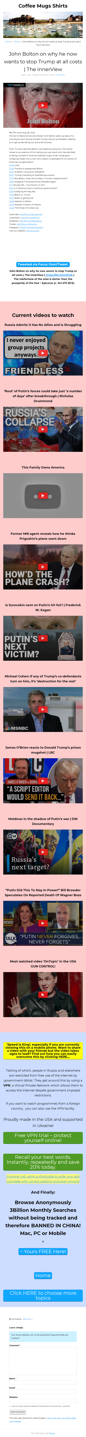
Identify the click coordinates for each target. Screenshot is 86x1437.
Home (43, 1275)
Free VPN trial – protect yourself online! (43, 1137)
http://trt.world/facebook (30, 221)
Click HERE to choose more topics (43, 1295)
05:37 (11, 175)
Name (12, 1378)
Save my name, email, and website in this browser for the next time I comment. (41, 1406)
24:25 (11, 208)
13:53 (11, 188)
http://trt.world (32, 231)
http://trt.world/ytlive (30, 218)
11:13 (11, 185)
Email (12, 1388)
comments (60, 75)
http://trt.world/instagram (31, 227)
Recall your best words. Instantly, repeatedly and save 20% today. (43, 1162)
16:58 (11, 191)
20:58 (11, 201)
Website (13, 1397)
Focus (52, 1433)
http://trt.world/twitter (27, 224)
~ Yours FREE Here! (43, 1251)
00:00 (12, 165)
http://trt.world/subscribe (30, 214)
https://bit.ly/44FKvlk (59, 275)
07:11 (11, 178)
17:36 (11, 195)
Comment (14, 1345)
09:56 (11, 182)
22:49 (11, 204)
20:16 (11, 198)
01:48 (11, 169)
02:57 (11, 172)
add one (27, 1319)
